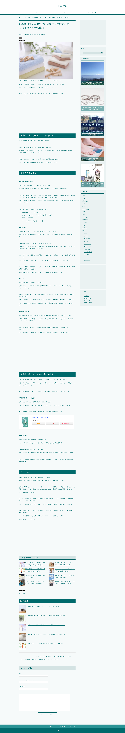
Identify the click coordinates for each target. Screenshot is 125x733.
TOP (23, 17)
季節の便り (85, 219)
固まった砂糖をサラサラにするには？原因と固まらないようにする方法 (46, 634)
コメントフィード (89, 300)
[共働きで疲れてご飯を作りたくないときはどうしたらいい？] (22, 611)
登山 (83, 230)
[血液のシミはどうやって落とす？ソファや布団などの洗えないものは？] (22, 630)
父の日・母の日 (88, 252)
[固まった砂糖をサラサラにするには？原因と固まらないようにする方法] (22, 639)
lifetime (62, 5)
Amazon (38, 423)
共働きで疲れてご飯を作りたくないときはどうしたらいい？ (43, 606)
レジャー (84, 227)
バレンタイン (87, 244)
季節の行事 (87, 238)
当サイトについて (91, 12)
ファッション (85, 209)
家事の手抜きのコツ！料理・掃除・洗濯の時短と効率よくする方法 (45, 643)
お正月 (86, 241)
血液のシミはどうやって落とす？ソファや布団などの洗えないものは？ (46, 625)
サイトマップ (33, 12)
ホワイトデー (87, 246)
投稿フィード (87, 298)
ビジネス (84, 222)
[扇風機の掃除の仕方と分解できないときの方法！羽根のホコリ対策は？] (22, 620)
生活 (83, 195)
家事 (21, 37)
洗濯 (23, 593)
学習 (83, 225)
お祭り (86, 236)
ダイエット (85, 201)
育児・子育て (85, 217)
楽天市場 (52, 423)
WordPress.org (88, 302)
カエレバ (37, 418)
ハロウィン (87, 254)
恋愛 (83, 206)
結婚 (83, 214)
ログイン (86, 296)
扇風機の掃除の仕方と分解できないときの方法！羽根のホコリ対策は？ (46, 615)
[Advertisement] (47, 113)
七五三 (86, 257)
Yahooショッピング (66, 423)
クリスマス (87, 260)
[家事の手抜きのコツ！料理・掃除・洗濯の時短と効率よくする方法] (22, 648)
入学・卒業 (87, 249)
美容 (83, 203)
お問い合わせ (62, 12)
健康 (83, 211)
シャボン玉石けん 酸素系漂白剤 (40, 417)
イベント (84, 233)
